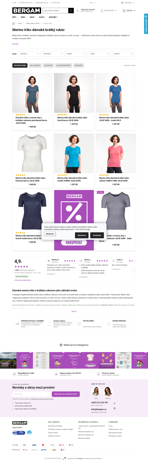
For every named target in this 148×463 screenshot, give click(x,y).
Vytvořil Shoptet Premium (53, 458)
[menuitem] (15, 17)
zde (88, 229)
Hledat (71, 10)
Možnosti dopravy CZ (86, 432)
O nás (14, 2)
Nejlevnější (35, 65)
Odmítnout (82, 235)
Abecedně (78, 65)
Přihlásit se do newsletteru (65, 394)
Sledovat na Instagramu (76, 345)
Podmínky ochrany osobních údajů (60, 429)
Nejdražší (48, 65)
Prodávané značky (115, 436)
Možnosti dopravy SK (86, 435)
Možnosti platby (84, 438)
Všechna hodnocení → (23, 280)
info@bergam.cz (99, 409)
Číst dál (15, 44)
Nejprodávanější (63, 65)
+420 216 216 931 (99, 402)
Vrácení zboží (55, 2)
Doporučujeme (20, 65)
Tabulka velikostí (54, 436)
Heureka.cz (51, 274)
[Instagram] (114, 408)
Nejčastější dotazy (42, 2)
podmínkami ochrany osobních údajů (42, 399)
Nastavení (50, 234)
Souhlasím (97, 235)
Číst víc (74, 311)
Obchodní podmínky (55, 426)
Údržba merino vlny (26, 2)
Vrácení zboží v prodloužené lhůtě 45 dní (91, 427)
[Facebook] (114, 403)
